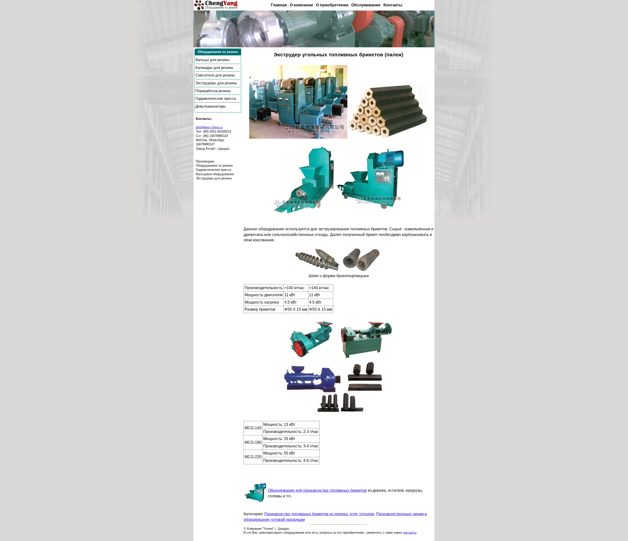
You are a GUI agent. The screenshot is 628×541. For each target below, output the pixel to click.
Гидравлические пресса (216, 98)
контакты (409, 532)
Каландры (214, 68)
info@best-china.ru (209, 127)
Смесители (215, 75)
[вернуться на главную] (216, 5)
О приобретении (332, 5)
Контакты (392, 5)
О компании (301, 5)
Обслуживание (365, 5)
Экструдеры (216, 83)
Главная (279, 5)
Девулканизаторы (211, 106)
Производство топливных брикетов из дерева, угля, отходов (319, 514)
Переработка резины (213, 91)
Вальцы (213, 60)
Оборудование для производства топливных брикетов (317, 490)
